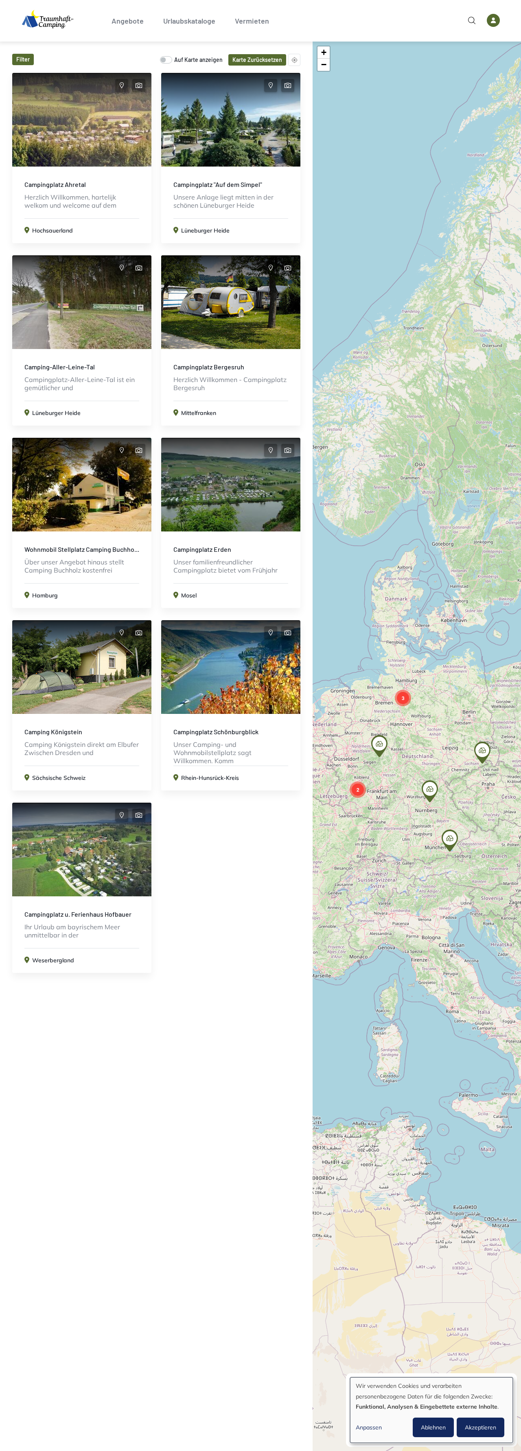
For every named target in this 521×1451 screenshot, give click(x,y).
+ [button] (323, 52)
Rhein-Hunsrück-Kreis (210, 777)
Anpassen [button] (369, 1427)
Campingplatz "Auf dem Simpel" (217, 184)
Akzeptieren (480, 1427)
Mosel (189, 595)
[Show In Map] (121, 85)
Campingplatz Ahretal (55, 184)
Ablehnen (433, 1427)
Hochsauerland (52, 230)
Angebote (128, 20)
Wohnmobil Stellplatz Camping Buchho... (81, 549)
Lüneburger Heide (205, 230)
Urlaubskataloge (189, 20)
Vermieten (252, 20)
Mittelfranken (198, 413)
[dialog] (431, 1410)
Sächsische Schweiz (58, 777)
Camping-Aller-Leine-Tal (59, 367)
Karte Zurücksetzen (257, 59)
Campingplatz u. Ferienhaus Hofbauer (77, 914)
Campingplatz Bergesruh (208, 367)
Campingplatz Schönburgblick (215, 731)
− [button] (323, 64)
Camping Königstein (53, 731)
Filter (23, 59)
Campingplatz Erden (202, 549)
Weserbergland (53, 960)
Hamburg (45, 595)
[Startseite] (47, 19)
